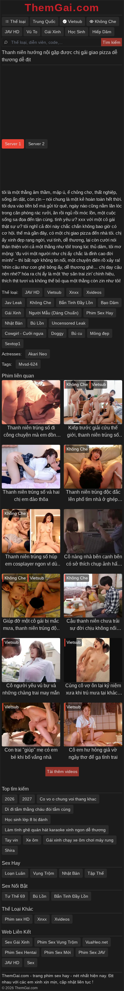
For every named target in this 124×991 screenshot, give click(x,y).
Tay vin (11, 840)
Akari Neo (37, 353)
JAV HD (32, 292)
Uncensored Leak (68, 323)
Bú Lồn (37, 323)
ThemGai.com (62, 7)
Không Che (40, 302)
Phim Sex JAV (92, 952)
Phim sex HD (17, 919)
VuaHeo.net (96, 942)
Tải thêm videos (62, 771)
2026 (9, 799)
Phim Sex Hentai (20, 952)
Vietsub (54, 292)
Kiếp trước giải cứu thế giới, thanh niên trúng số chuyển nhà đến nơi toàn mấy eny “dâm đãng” (93, 432)
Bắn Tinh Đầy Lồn (76, 302)
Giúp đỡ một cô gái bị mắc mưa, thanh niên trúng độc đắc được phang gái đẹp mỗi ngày (31, 625)
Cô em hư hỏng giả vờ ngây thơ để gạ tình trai (93, 753)
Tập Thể (96, 873)
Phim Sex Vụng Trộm (57, 942)
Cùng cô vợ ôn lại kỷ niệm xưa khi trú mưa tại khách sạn (93, 690)
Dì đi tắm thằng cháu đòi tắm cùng (37, 809)
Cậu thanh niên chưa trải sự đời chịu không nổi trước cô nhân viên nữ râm (93, 625)
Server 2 (36, 143)
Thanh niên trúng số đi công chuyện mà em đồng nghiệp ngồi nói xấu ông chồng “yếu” (31, 432)
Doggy (57, 333)
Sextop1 (12, 343)
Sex (30, 962)
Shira (10, 850)
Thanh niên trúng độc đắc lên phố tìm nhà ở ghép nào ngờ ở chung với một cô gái (93, 496)
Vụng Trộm (43, 873)
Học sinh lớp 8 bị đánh (26, 819)
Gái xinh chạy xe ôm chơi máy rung (79, 840)
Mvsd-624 (28, 364)
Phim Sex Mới (57, 952)
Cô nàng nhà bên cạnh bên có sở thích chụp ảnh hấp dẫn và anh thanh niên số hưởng (93, 561)
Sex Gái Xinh (17, 942)
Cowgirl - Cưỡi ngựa (24, 333)
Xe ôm (32, 840)
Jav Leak (13, 302)
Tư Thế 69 (15, 896)
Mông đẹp (99, 333)
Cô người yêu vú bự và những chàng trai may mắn (31, 689)
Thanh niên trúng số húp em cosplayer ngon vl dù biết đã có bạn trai (31, 561)
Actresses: (12, 353)
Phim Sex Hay (99, 312)
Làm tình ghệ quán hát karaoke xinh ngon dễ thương (55, 829)
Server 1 (13, 143)
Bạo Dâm (110, 302)
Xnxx (74, 292)
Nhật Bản (14, 323)
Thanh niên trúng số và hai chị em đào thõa (31, 495)
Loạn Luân (15, 873)
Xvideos (93, 292)
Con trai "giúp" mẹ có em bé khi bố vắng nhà (31, 753)
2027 (27, 799)
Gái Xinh (13, 312)
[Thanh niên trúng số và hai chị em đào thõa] (31, 467)
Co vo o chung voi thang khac (68, 799)
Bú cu (76, 333)
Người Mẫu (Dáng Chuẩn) (54, 312)
